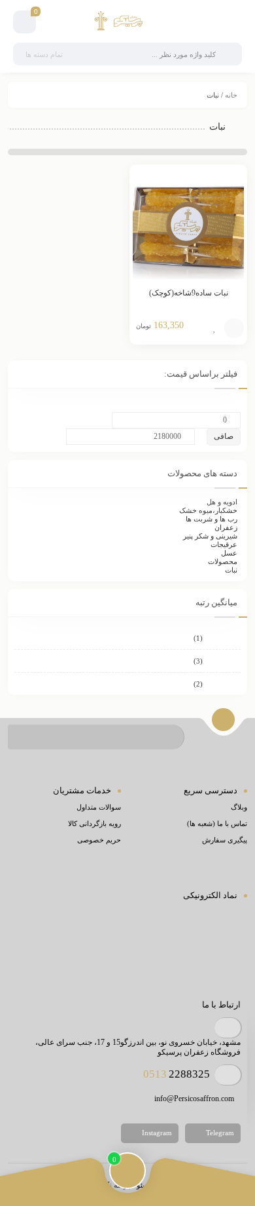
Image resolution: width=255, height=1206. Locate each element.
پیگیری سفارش (224, 840)
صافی (223, 436)
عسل (229, 553)
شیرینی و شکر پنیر (210, 536)
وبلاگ (239, 807)
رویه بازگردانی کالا (94, 823)
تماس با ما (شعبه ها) (217, 823)
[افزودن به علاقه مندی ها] (214, 328)
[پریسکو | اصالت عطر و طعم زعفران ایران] (127, 22)
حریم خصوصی (99, 840)
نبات (231, 570)
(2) (217, 684)
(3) (217, 661)
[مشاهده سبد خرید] (24, 24)
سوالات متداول (98, 807)
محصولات (222, 561)
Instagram (156, 1132)
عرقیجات (224, 544)
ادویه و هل (222, 502)
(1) (217, 638)
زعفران (225, 527)
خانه (231, 95)
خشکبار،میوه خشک (208, 510)
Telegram (219, 1132)
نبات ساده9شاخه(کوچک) (188, 292)
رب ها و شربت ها (211, 519)
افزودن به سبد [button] (234, 328)
